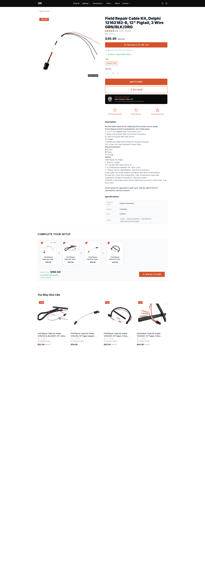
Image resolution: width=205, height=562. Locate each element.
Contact (125, 3)
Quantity (108, 69)
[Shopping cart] (166, 3)
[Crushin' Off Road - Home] (40, 3)
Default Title (111, 63)
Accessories (97, 3)
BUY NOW (138, 90)
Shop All (76, 3)
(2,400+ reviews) (125, 31)
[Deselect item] (42, 243)
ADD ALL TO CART (153, 274)
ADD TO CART (136, 82)
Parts (108, 3)
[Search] (162, 3)
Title (106, 59)
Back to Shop (44, 11)
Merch (117, 3)
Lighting (85, 3)
